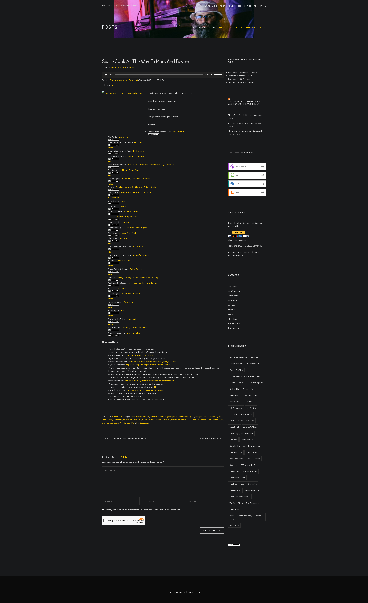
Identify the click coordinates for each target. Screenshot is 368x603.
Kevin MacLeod (149, 419)
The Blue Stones (250, 471)
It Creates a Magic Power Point (241, 123)
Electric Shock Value (131, 170)
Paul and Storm (255, 446)
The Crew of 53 (256, 6)
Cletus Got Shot (236, 370)
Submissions (237, 6)
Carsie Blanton (236, 363)
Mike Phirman (247, 439)
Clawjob (198, 416)
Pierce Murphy (236, 452)
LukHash (233, 439)
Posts (223, 6)
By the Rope (138, 151)
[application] (163, 75)
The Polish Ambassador (240, 496)
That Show (232, 319)
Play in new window (118, 80)
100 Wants (137, 142)
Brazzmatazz (256, 357)
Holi (122, 310)
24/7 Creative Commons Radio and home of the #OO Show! (244, 102)
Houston (125, 222)
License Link (113, 197)
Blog (198, 27)
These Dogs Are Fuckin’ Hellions (242, 115)
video (110, 147)
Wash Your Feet (131, 211)
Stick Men (131, 423)
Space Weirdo (120, 423)
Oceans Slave (121, 288)
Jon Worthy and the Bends (241, 414)
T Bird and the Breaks (250, 465)
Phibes (196, 419)
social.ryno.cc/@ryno (248, 72)
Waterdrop (138, 246)
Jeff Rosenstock (236, 408)
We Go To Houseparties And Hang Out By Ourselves (151, 164)
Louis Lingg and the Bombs (241, 433)
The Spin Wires (236, 503)
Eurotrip (231, 309)
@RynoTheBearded (246, 82)
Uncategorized (234, 323)
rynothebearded (244, 75)
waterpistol (234, 525)
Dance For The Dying (212, 416)
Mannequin (132, 319)
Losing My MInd (133, 333)
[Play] (105, 74)
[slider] (218, 74)
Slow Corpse (107, 423)
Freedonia (234, 395)
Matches (124, 206)
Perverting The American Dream (136, 178)
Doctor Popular (256, 382)
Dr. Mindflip (234, 389)
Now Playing (209, 6)
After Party (233, 295)
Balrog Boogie (136, 269)
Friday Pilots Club (249, 395)
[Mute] (212, 74)
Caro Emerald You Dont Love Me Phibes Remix (136, 187)
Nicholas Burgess (237, 446)
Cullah (232, 382)
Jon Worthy (251, 408)
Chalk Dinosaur (252, 363)
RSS (113, 85)
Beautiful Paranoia (141, 255)
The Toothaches (253, 503)
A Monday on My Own (209, 438)
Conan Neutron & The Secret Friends (246, 376)
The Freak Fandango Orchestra (243, 484)
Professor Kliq (252, 452)
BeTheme (196, 592)
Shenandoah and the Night (211, 419)
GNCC (230, 314)
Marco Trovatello (178, 419)
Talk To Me (123, 238)
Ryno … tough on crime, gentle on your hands (126, 438)
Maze (189, 419)
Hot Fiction (247, 401)
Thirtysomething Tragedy (136, 227)
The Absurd (235, 471)
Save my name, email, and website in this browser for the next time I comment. (142, 509)
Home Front (235, 401)
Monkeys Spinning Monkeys (135, 327)
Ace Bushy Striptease (140, 416)
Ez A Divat (127, 419)
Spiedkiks (234, 465)
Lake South (234, 427)
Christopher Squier (186, 416)
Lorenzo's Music (163, 419)
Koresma (250, 420)
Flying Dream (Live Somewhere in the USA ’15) (138, 277)
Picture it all (129, 302)
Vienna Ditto (235, 509)
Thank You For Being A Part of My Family (245, 131)
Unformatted (233, 328)
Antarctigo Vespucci (168, 416)
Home (191, 27)
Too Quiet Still (179, 131)
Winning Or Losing (136, 156)
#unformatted (234, 291)
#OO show (209, 27)
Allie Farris (154, 416)
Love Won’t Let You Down (129, 233)
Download (133, 80)
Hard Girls (137, 419)
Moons (124, 201)
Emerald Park (249, 389)
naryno (132, 67)
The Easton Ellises (237, 477)
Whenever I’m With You (132, 293)
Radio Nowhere (236, 458)
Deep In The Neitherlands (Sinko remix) (135, 192)
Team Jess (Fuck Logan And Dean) (142, 283)
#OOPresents (244, 79)
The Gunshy (235, 490)
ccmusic (231, 305)
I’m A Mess (123, 137)
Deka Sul (242, 382)
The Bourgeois (142, 423)
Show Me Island (253, 458)
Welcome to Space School (128, 216)
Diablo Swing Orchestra (112, 419)
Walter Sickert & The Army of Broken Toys (245, 517)
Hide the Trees (124, 260)
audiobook (233, 300)
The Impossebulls (251, 490)
